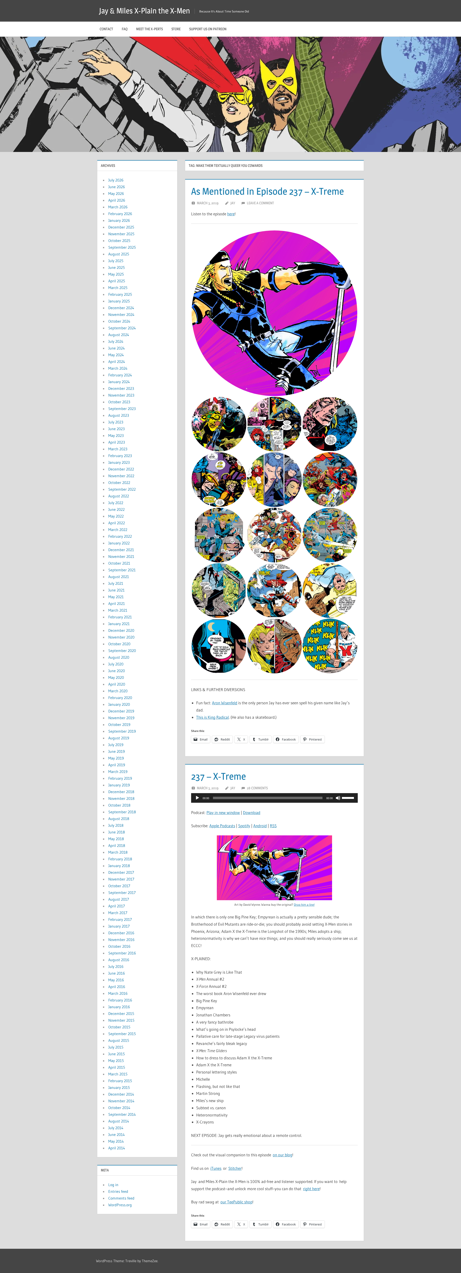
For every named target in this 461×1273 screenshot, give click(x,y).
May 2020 (116, 677)
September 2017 (122, 892)
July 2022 (115, 502)
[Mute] (338, 798)
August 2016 (118, 959)
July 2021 (115, 583)
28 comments (257, 788)
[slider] (348, 797)
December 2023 (121, 388)
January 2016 (119, 1006)
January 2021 (119, 623)
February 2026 (120, 213)
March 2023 (117, 448)
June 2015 (116, 1053)
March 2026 (117, 207)
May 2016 (116, 979)
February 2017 (120, 919)
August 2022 (118, 496)
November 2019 (121, 717)
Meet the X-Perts (149, 29)
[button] (274, 313)
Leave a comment (260, 203)
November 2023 (121, 395)
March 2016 (117, 993)
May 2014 (116, 1141)
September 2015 (122, 1033)
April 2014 (116, 1148)
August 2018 (118, 818)
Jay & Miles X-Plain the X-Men (144, 10)
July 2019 (115, 744)
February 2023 (120, 455)
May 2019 (116, 758)
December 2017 (121, 872)
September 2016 (122, 953)
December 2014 (121, 1094)
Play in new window (223, 812)
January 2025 (119, 301)
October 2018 (119, 805)
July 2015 (115, 1047)
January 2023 (119, 462)
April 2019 (116, 764)
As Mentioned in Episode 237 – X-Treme (267, 191)
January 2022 (119, 543)
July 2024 (115, 341)
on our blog (282, 1154)
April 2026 (116, 200)
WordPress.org (120, 1204)
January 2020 (119, 704)
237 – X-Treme (218, 776)
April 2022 (116, 522)
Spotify (244, 825)
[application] (274, 798)
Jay (232, 203)
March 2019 (117, 771)
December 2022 (121, 469)
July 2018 (115, 825)
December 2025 (121, 227)
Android (260, 825)
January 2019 (119, 785)
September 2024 (122, 328)
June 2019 (116, 751)
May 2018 (116, 838)
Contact (106, 29)
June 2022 (116, 509)
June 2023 (116, 428)
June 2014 (116, 1134)
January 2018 (119, 865)
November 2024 (121, 314)
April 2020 (116, 684)
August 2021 (118, 576)
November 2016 (121, 939)
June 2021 (116, 590)
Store (176, 29)
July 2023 (115, 422)
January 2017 (119, 926)
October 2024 (119, 321)
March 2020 (117, 690)
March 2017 (117, 912)
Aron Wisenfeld (224, 702)
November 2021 (121, 556)
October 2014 (119, 1107)
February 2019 (120, 778)
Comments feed (121, 1198)
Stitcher (235, 1168)
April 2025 (116, 280)
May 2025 (116, 274)
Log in (113, 1184)
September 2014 (122, 1114)
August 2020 (118, 657)
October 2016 (119, 946)
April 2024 (116, 361)
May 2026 (116, 193)
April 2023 (116, 442)
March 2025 (117, 287)
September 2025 (122, 247)
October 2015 (119, 1027)
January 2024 (119, 381)
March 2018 (117, 852)
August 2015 (118, 1040)
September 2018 (122, 811)
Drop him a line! (304, 904)
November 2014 (121, 1100)
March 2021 (117, 610)
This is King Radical (212, 717)
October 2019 (119, 724)
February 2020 (120, 697)
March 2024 (117, 368)
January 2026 (119, 220)
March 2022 (117, 529)
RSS (273, 825)
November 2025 (121, 233)
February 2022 (120, 536)
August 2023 (118, 415)
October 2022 (119, 482)
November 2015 (121, 1020)
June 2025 (116, 267)
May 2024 (116, 354)
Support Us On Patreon (207, 29)
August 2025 (118, 254)
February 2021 (120, 617)
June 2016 (116, 973)
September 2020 (122, 650)
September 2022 (122, 489)
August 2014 (118, 1121)
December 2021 (121, 549)
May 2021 (116, 596)
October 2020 (119, 643)
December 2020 (121, 630)
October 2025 (119, 240)
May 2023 (116, 435)
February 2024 (120, 375)
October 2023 (119, 401)
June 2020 (116, 670)
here (231, 213)
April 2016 (116, 986)
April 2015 (116, 1067)
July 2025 (115, 260)
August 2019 (118, 738)
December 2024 (121, 307)
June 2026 (116, 186)
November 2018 (121, 798)
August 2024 (118, 334)
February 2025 (120, 294)
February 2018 (120, 859)
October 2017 (119, 885)
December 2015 (121, 1013)
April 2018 (116, 845)
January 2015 (119, 1087)
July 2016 (115, 966)
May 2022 (116, 516)
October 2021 (119, 563)
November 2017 (121, 879)
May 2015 (116, 1060)
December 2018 (121, 791)
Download (251, 812)
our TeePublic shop (236, 1201)
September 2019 (122, 731)
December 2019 (121, 711)
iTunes (215, 1168)
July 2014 (115, 1127)
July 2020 (115, 664)
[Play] (197, 798)
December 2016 (121, 932)
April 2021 (116, 603)
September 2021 (122, 569)
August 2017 (118, 899)
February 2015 (120, 1080)
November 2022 (121, 475)
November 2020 (121, 637)
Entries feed (118, 1191)
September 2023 (122, 408)
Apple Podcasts (222, 825)
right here (311, 1188)
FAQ (124, 29)
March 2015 (117, 1074)
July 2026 (115, 180)
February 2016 (120, 1000)
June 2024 (116, 348)
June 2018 (116, 832)
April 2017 (116, 906)
